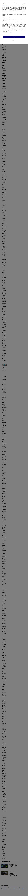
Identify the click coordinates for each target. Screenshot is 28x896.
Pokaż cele (14, 40)
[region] (14, 22)
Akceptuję (14, 36)
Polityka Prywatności (6, 17)
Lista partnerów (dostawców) (7, 32)
